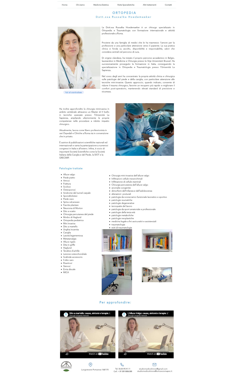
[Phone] (122, 364)
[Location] (90, 364)
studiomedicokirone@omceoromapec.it (154, 371)
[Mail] (154, 364)
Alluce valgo (69, 174)
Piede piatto (69, 177)
